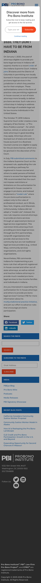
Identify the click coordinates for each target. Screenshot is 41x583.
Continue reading (20, 36)
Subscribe (29, 29)
